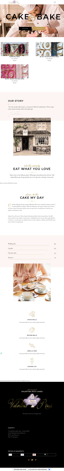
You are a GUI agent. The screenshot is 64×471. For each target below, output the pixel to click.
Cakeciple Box (14, 56)
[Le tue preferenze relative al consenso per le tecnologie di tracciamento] (1, 353)
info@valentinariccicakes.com (18, 433)
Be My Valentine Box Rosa (14, 79)
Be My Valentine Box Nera (49, 56)
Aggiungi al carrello (14, 49)
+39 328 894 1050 (15, 435)
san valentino (15, 58)
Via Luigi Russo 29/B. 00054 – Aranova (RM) (18, 431)
